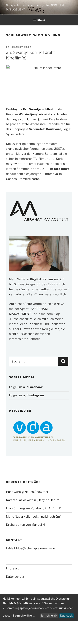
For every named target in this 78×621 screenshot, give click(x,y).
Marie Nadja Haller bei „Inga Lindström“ (33, 516)
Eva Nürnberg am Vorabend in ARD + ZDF (34, 508)
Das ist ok (66, 615)
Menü (41, 20)
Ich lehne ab (49, 615)
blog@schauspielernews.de (35, 548)
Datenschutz (15, 576)
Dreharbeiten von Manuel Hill (26, 524)
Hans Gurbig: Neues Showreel (27, 492)
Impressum (14, 568)
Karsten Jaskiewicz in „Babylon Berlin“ (32, 500)
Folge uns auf (26, 387)
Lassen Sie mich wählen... (19, 615)
